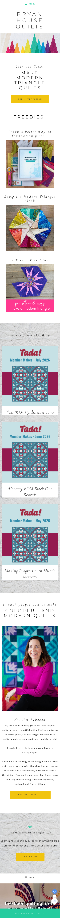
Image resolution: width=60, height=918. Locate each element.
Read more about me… (30, 795)
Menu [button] (32, 4)
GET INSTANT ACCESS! (30, 99)
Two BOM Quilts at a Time (30, 412)
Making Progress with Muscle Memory (30, 574)
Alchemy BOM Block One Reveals (30, 491)
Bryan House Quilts (30, 20)
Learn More (30, 856)
